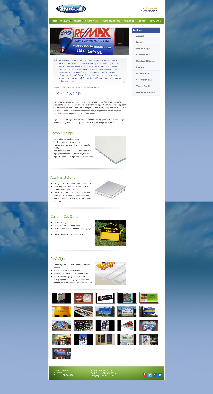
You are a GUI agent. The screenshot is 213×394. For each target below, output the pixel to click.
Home (54, 21)
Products (65, 21)
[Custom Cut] (110, 245)
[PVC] (110, 284)
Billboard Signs (142, 48)
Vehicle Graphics (143, 86)
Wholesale (129, 21)
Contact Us (155, 21)
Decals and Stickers (144, 61)
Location (142, 21)
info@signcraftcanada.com (102, 376)
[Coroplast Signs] (110, 164)
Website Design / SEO (111, 21)
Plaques (139, 67)
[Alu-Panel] (110, 198)
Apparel (139, 36)
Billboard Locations (144, 92)
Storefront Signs (143, 80)
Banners (139, 42)
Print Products (142, 74)
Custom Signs (142, 55)
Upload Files (91, 21)
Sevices (77, 21)
